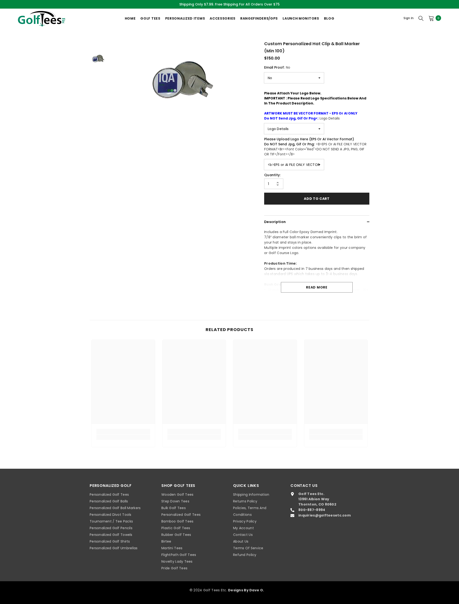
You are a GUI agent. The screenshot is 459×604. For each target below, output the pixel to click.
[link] (123, 431)
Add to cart (317, 198)
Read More (316, 287)
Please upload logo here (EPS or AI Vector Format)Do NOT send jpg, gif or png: (315, 147)
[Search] (421, 18)
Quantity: (272, 175)
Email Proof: (277, 67)
